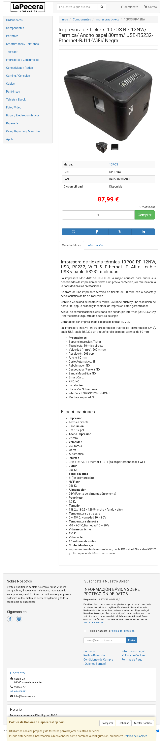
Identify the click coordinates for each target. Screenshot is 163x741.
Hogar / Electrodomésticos (23, 115)
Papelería (12, 123)
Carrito (152, 7)
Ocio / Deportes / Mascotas (23, 131)
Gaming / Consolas (18, 75)
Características (71, 245)
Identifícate (130, 7)
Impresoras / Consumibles (22, 59)
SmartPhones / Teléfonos (22, 43)
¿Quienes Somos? (94, 663)
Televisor (11, 51)
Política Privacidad (94, 655)
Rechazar (123, 723)
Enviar (131, 640)
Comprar (144, 215)
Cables (10, 83)
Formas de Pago (132, 659)
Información (95, 245)
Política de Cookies (135, 736)
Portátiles (12, 36)
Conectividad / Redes (19, 67)
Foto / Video (13, 107)
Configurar (107, 723)
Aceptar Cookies (143, 723)
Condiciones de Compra (98, 659)
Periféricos (13, 91)
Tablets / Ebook (16, 99)
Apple (10, 139)
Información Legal (133, 651)
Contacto (89, 651)
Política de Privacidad (93, 622)
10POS (113, 164)
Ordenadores (14, 20)
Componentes (15, 28)
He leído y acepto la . (111, 630)
